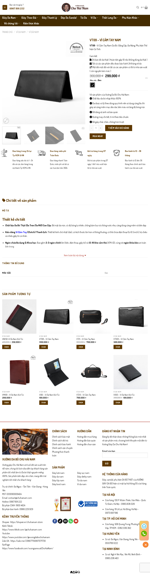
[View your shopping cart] (76, 572)
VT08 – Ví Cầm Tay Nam (49, 339)
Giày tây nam (58, 480)
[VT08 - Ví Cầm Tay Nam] (56, 316)
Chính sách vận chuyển (62, 447)
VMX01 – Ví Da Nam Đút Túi (13, 394)
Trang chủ (7, 32)
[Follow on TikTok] (60, 521)
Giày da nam (58, 476)
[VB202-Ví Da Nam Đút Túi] (19, 316)
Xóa (146, 78)
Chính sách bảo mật (61, 436)
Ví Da (93, 17)
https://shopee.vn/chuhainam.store (26, 522)
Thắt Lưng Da (109, 17)
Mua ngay (98, 136)
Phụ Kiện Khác (129, 17)
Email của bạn (108, 451)
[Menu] (4, 7)
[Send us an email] (65, 521)
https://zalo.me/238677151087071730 (28, 540)
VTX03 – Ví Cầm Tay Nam (124, 339)
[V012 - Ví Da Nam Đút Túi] (56, 372)
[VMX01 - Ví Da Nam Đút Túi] (19, 372)
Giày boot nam (58, 484)
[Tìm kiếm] (138, 7)
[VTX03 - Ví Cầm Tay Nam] (131, 316)
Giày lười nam (58, 472)
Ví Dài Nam (34, 32)
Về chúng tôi (11, 23)
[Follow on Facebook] (54, 521)
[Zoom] (6, 121)
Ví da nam (20, 32)
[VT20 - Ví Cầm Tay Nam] (93, 372)
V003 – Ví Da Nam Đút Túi (124, 394)
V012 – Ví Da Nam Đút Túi (49, 394)
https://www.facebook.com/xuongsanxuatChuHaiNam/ (27, 548)
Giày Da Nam (9, 17)
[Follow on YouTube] (76, 521)
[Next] (80, 82)
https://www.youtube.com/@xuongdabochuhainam (26, 537)
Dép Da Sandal (68, 17)
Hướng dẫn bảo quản (86, 440)
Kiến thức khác (31, 23)
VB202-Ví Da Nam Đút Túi (12, 339)
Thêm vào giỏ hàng (118, 127)
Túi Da (83, 17)
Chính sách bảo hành (61, 444)
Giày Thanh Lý (49, 17)
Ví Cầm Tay (21, 232)
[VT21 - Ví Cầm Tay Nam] (93, 316)
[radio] (92, 85)
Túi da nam (82, 480)
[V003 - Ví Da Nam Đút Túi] (131, 372)
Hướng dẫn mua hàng (87, 436)
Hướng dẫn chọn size (86, 444)
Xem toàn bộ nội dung (74, 255)
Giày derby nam (84, 476)
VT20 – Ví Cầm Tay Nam (86, 394)
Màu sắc (93, 80)
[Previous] (7, 82)
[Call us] (70, 521)
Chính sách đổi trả (60, 440)
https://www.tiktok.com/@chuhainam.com (22, 529)
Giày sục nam (83, 472)
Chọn (6, 347)
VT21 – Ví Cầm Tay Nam (85, 339)
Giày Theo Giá (28, 17)
